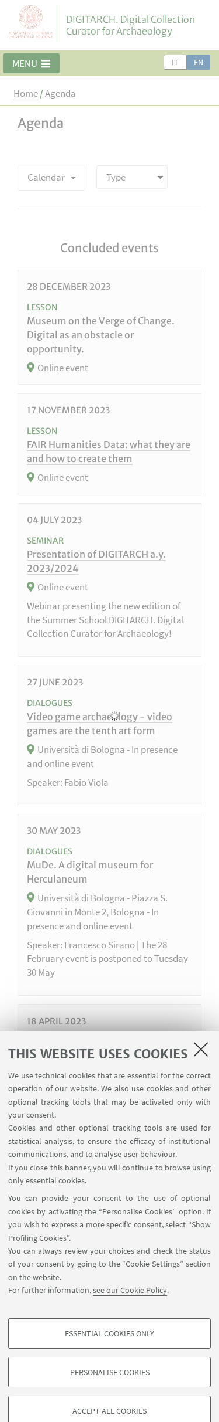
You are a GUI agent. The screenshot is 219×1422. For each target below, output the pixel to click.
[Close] (201, 1049)
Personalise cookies (110, 1372)
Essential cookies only (109, 1333)
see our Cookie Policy (130, 1290)
